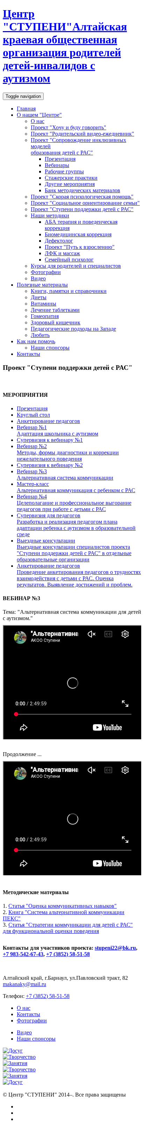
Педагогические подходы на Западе (73, 329)
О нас (37, 121)
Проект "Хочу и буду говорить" (68, 127)
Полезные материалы (42, 285)
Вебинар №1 (57, 430)
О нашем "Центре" (39, 115)
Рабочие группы (64, 171)
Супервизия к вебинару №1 (50, 440)
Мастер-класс (76, 487)
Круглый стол (33, 415)
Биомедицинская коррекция (78, 234)
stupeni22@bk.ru (115, 948)
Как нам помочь (36, 341)
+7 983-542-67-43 (23, 954)
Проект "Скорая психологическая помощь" (82, 197)
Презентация (60, 159)
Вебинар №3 (65, 474)
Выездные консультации (74, 550)
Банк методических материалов (82, 190)
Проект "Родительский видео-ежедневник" (82, 134)
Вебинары (57, 165)
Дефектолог (59, 241)
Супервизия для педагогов (76, 524)
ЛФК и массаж (62, 253)
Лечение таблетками (55, 310)
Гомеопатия (45, 316)
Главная (26, 109)
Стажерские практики (71, 178)
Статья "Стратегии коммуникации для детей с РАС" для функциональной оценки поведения (68, 928)
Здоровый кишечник (55, 322)
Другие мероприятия (70, 184)
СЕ (65, 46)
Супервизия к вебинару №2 (50, 465)
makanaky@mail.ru (24, 984)
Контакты (28, 354)
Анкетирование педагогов (48, 421)
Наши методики (50, 215)
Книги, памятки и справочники (69, 291)
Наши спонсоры (50, 348)
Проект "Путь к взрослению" (80, 247)
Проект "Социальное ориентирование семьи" (85, 203)
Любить (40, 335)
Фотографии (46, 272)
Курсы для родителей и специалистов (76, 266)
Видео (38, 278)
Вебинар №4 (74, 503)
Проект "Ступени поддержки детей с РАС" (82, 209)
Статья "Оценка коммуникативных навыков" (62, 906)
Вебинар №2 (68, 452)
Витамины (43, 304)
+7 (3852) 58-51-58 (68, 954)
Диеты (38, 297)
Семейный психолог (69, 260)
